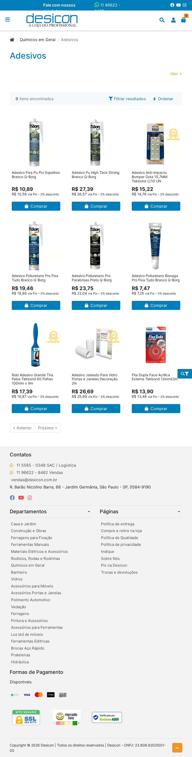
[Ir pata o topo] (177, 747)
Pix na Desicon (114, 565)
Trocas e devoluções (119, 572)
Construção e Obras (28, 530)
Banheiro (19, 572)
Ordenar (165, 98)
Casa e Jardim (23, 524)
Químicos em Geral (38, 39)
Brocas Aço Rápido (27, 648)
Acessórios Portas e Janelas (36, 592)
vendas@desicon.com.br (34, 479)
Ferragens (20, 613)
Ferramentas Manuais (30, 544)
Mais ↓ (176, 73)
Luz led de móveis (27, 634)
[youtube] (22, 498)
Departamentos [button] (28, 512)
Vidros (16, 579)
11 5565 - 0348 (31, 465)
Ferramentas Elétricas (30, 641)
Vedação (18, 606)
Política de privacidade (121, 544)
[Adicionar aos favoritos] (18, 122)
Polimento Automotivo (30, 599)
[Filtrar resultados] (185, 373)
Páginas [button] (109, 512)
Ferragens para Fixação (31, 537)
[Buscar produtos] (162, 20)
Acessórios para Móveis (32, 586)
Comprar (38, 206)
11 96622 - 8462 (107, 8)
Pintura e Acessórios (29, 620)
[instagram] (30, 498)
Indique (107, 551)
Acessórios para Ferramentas (37, 627)
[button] (173, 20)
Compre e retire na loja (121, 530)
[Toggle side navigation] (8, 20)
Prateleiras (20, 655)
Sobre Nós (110, 558)
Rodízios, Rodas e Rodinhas (35, 558)
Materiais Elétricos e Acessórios (39, 551)
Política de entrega (117, 524)
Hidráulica (20, 662)
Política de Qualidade (119, 537)
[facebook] (13, 498)
